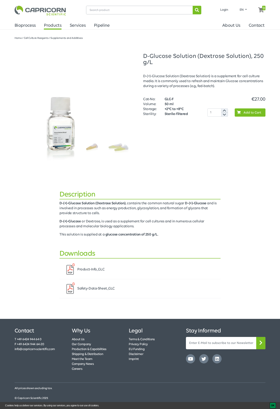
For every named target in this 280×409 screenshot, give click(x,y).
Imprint (134, 359)
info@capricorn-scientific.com (35, 349)
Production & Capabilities (89, 349)
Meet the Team (82, 359)
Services (78, 25)
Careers (77, 369)
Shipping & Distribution (87, 354)
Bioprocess (25, 25)
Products (52, 25)
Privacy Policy (138, 344)
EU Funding (137, 349)
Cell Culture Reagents (36, 38)
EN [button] (242, 9)
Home (18, 38)
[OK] (273, 405)
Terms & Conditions (142, 339)
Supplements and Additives (66, 38)
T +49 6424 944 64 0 (28, 339)
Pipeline (102, 25)
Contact (256, 25)
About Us (231, 25)
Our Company (81, 344)
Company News (83, 364)
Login (224, 9)
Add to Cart (252, 112)
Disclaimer (136, 354)
